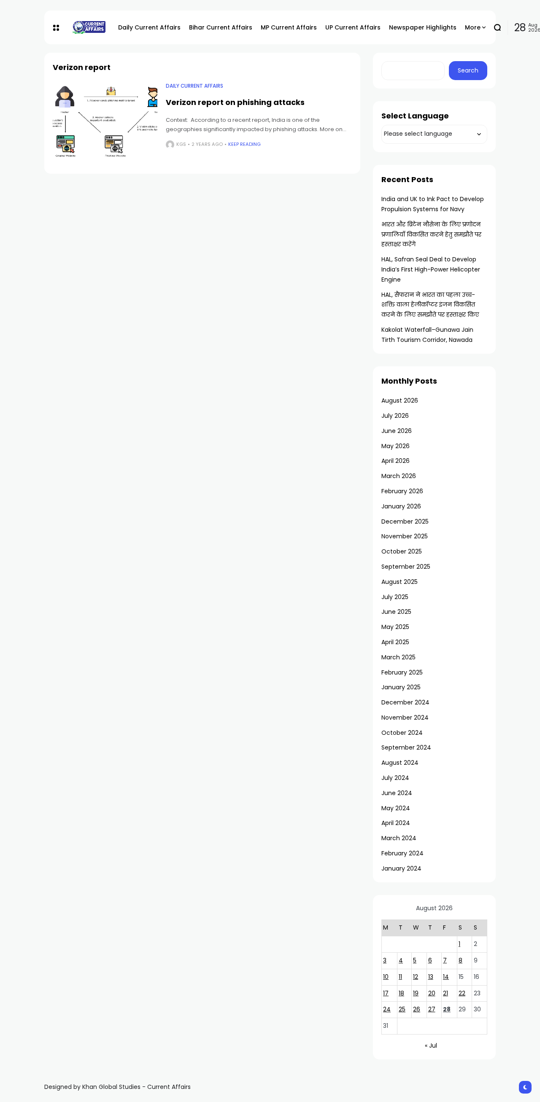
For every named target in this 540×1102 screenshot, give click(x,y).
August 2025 (399, 582)
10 (386, 977)
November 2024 (405, 717)
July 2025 (394, 597)
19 (415, 993)
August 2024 (399, 762)
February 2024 (402, 853)
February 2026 (402, 491)
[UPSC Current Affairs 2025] (88, 27)
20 (431, 993)
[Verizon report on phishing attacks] (105, 122)
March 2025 (398, 657)
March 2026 (398, 476)
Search (468, 70)
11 (400, 977)
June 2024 (396, 793)
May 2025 (395, 627)
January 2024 (401, 868)
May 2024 (395, 808)
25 (402, 1009)
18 (401, 993)
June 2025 (396, 611)
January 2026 (401, 506)
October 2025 (401, 551)
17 (386, 993)
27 (431, 1009)
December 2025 (405, 521)
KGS (181, 144)
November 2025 (404, 536)
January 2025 (401, 687)
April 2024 (395, 823)
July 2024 (395, 778)
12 (415, 977)
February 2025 (402, 672)
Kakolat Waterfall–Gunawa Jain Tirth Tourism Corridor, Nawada (427, 334)
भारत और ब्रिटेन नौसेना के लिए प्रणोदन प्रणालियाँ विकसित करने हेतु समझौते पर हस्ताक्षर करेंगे (431, 234)
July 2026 (395, 415)
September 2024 (406, 747)
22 (462, 993)
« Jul (431, 1045)
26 (416, 1009)
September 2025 (405, 566)
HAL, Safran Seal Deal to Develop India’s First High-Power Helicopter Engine (430, 269)
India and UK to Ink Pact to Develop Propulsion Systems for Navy (432, 204)
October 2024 (402, 732)
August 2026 (399, 400)
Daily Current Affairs (194, 86)
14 (446, 977)
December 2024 (405, 702)
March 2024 (398, 838)
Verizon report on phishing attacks (235, 102)
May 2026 (395, 446)
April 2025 (395, 642)
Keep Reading (244, 144)
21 (445, 993)
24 (387, 1009)
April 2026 (395, 461)
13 (430, 977)
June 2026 (396, 431)
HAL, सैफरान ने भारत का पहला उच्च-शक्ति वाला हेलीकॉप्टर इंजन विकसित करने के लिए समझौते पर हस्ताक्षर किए (430, 304)
